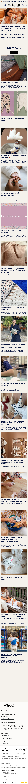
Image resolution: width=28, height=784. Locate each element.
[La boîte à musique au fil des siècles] (14, 562)
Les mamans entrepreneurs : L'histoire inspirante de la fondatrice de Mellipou (13, 346)
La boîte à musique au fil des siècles (13, 578)
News (13, 52)
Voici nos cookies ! (6, 776)
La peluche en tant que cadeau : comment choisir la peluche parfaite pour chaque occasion (13, 501)
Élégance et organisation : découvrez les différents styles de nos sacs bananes (13, 616)
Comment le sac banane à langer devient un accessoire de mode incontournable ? (12, 539)
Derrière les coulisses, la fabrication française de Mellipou (12, 462)
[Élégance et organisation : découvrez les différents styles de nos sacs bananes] (14, 600)
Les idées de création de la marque (12, 308)
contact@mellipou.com (7, 718)
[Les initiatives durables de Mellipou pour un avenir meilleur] (14, 406)
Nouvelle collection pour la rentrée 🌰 (13, 157)
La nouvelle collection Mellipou (11, 232)
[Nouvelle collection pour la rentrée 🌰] (14, 141)
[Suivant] (21, 667)
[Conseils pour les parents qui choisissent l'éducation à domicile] (14, 253)
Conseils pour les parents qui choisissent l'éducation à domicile (14, 270)
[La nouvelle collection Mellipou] (14, 216)
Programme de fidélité (6, 738)
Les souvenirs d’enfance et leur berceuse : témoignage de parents (13, 28)
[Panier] (25, 5)
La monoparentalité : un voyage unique (11, 194)
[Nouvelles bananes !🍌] (14, 68)
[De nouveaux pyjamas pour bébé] (14, 103)
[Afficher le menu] (1, 5)
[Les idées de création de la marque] (14, 293)
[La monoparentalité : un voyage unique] (14, 178)
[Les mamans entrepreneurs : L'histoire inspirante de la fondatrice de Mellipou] (14, 329)
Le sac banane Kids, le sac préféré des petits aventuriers (12, 656)
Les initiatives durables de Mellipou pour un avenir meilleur (12, 423)
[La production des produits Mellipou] (14, 368)
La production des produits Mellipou (13, 384)
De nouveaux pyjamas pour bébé (12, 119)
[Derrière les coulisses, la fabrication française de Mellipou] (14, 445)
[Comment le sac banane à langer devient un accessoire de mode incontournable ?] (14, 523)
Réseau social (6, 775)
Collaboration (4, 743)
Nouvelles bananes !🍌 (11, 83)
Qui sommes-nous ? (6, 735)
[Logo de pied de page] (7, 706)
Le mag (3, 741)
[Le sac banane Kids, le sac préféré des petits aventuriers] (14, 639)
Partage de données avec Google (9, 773)
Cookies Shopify (6, 772)
